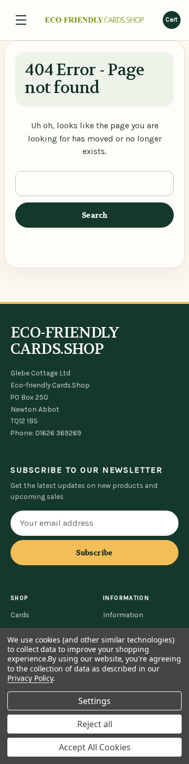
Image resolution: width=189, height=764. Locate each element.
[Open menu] (21, 20)
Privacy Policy (30, 678)
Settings (94, 701)
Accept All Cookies (95, 747)
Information (123, 614)
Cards (19, 614)
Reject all (94, 724)
